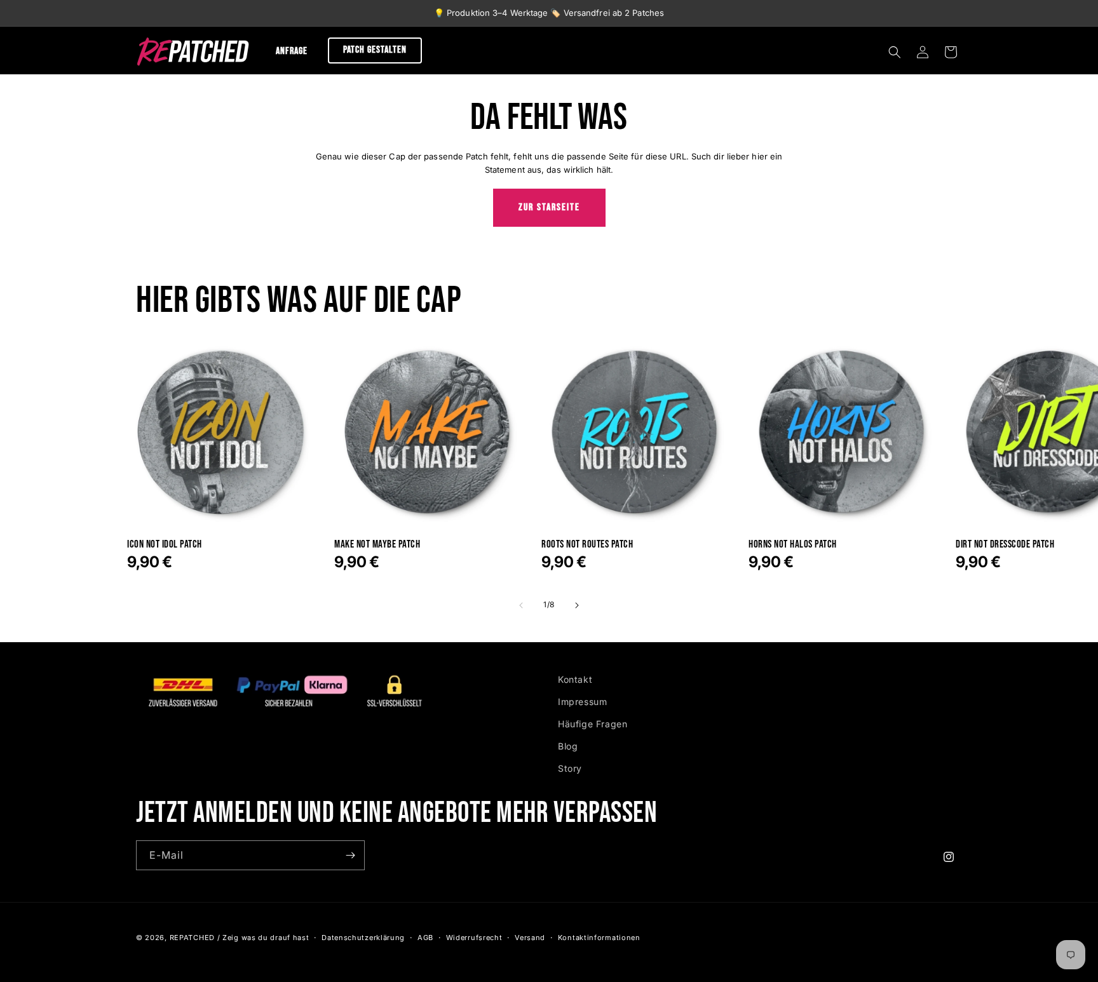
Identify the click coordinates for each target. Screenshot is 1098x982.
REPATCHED (192, 937)
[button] (895, 52)
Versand (530, 937)
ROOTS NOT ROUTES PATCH (587, 544)
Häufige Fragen (592, 723)
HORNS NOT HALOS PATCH (793, 544)
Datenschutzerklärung (363, 937)
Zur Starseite (549, 207)
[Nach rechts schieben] (577, 605)
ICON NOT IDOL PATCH (164, 544)
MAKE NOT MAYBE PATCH (377, 544)
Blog (568, 746)
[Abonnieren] (350, 855)
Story (570, 768)
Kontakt (575, 679)
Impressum (582, 701)
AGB (425, 937)
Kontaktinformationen (599, 937)
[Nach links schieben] (521, 605)
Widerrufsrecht (474, 937)
